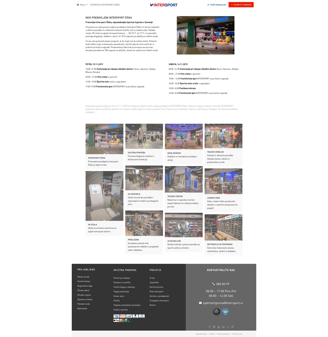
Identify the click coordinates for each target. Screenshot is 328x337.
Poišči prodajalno (218, 5)
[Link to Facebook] (209, 327)
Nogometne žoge (84, 285)
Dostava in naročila (122, 282)
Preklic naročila (121, 309)
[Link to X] (228, 327)
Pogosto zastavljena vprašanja (127, 305)
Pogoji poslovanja (121, 291)
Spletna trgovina (125, 270)
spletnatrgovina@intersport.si (223, 303)
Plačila (117, 300)
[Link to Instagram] (214, 327)
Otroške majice (84, 294)
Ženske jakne (83, 290)
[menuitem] (201, 334)
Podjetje (155, 270)
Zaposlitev (154, 282)
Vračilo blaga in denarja (124, 287)
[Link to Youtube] (219, 327)
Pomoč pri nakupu (122, 277)
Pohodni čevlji (83, 303)
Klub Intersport (156, 291)
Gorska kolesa (83, 281)
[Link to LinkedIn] (223, 327)
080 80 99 (222, 284)
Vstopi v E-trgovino (242, 5)
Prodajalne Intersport (159, 300)
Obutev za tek (83, 276)
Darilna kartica (156, 287)
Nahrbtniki (82, 308)
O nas (152, 277)
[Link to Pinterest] (232, 327)
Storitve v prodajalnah (159, 296)
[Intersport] (164, 4)
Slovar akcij (119, 296)
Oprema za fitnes (84, 299)
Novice (153, 305)
